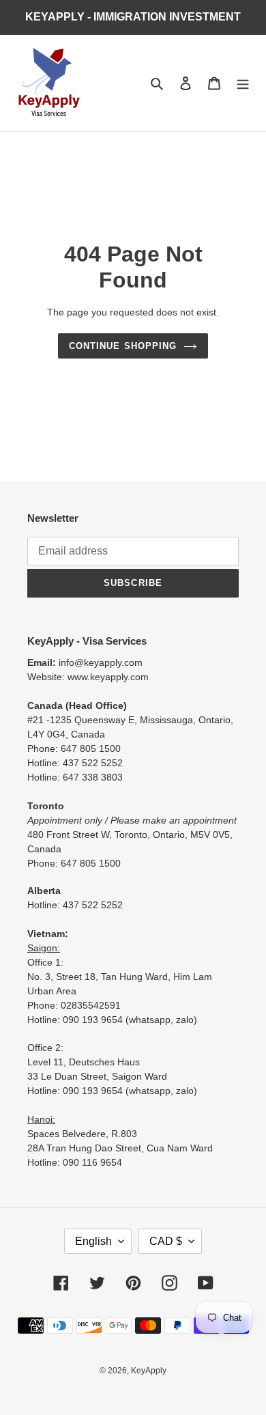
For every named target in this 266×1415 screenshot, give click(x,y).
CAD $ (165, 1241)
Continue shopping (123, 346)
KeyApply (148, 1370)
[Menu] (242, 83)
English (93, 1241)
